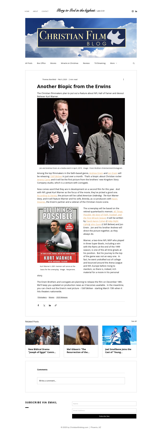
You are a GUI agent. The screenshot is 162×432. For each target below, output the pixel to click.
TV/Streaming (99, 63)
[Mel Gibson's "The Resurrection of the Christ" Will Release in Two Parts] (81, 335)
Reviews (86, 63)
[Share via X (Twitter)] (44, 305)
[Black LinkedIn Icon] (136, 11)
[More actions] (123, 79)
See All (134, 321)
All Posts (28, 63)
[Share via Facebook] (38, 305)
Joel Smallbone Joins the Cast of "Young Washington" (118, 351)
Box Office (41, 63)
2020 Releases (62, 297)
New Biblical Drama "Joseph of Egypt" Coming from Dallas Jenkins (41, 351)
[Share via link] (56, 305)
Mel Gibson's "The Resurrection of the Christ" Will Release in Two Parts (79, 351)
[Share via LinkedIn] (50, 305)
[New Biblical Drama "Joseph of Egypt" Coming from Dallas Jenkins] (42, 335)
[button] (134, 63)
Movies (53, 63)
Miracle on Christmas (69, 63)
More (112, 63)
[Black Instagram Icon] (133, 11)
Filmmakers (42, 297)
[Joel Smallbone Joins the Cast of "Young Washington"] (119, 335)
